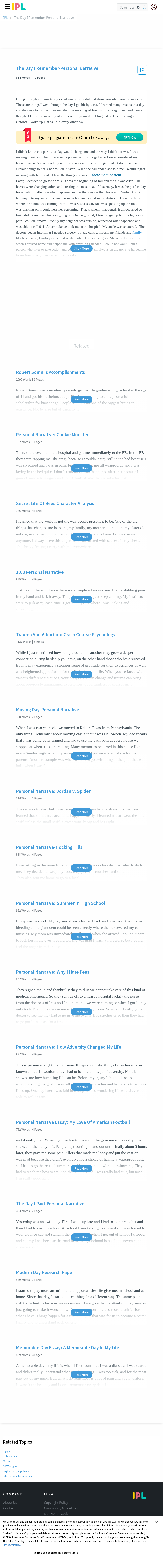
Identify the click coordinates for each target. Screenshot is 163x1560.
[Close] (156, 1522)
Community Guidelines (61, 1508)
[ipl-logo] (19, 9)
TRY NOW (129, 137)
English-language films (16, 1471)
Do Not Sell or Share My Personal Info (55, 1552)
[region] (81, 1538)
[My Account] (155, 7)
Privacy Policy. (12, 1545)
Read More (81, 399)
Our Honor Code (56, 1514)
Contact (9, 1508)
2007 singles (10, 1466)
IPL (5, 17)
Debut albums (11, 1456)
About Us (10, 1502)
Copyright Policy (56, 1502)
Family (6, 1451)
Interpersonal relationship (18, 1476)
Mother (7, 1461)
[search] (144, 7)
